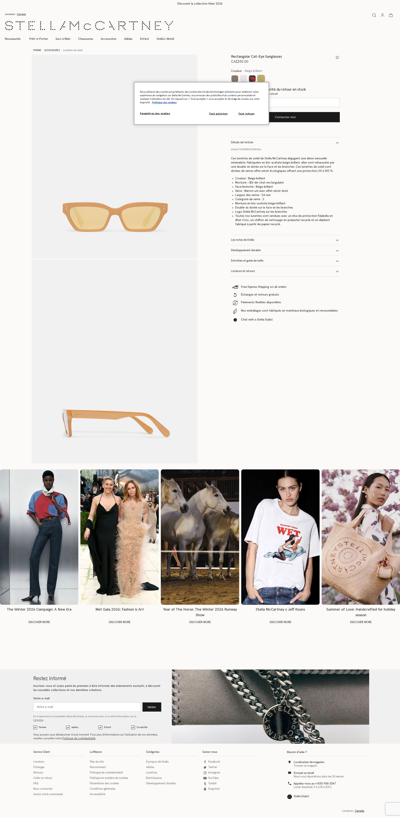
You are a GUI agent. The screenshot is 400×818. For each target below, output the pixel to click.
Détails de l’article (242, 142)
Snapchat (214, 789)
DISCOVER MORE (39, 622)
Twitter (212, 767)
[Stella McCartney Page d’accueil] (89, 25)
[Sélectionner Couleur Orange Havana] (252, 79)
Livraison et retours (243, 271)
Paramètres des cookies (104, 783)
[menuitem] (15, 39)
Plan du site (97, 762)
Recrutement (98, 767)
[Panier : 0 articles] (391, 15)
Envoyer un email (304, 773)
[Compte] (382, 14)
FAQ (35, 783)
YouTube (213, 778)
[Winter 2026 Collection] (39, 537)
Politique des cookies (164, 102)
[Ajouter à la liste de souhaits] (337, 57)
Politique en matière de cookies (109, 778)
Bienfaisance (154, 778)
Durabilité (142, 727)
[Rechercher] (374, 15)
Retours (38, 772)
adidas (74, 727)
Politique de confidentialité (78, 738)
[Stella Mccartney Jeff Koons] (280, 537)
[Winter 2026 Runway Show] (200, 537)
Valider (152, 707)
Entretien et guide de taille (247, 261)
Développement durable (246, 250)
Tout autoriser (218, 114)
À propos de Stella (157, 762)
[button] (115, 156)
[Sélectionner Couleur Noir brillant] (235, 79)
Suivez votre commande (48, 794)
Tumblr (212, 783)
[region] (201, 103)
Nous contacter (42, 789)
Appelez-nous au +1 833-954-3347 (315, 783)
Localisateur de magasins (309, 762)
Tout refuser (246, 114)
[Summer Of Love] (361, 537)
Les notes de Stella (242, 240)
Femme (42, 727)
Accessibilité (97, 794)
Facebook (214, 762)
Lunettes (151, 772)
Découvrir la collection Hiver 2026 (200, 3)
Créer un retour (42, 778)
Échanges (39, 767)
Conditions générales (102, 789)
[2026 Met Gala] (119, 537)
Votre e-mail (41, 698)
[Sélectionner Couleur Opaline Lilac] (243, 79)
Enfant (107, 727)
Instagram (214, 772)
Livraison (38, 762)
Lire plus (38, 720)
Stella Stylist (301, 796)
